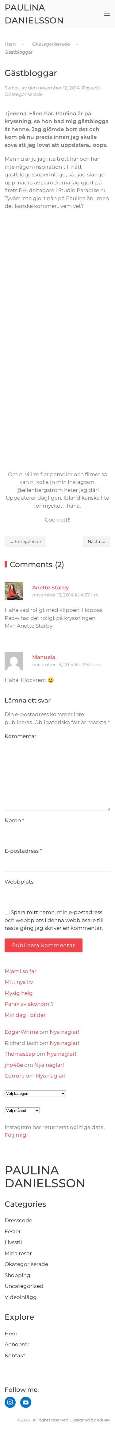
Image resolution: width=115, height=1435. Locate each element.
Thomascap (20, 1054)
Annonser (17, 1344)
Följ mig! (16, 1135)
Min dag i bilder (25, 1015)
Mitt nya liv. (19, 982)
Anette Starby (50, 587)
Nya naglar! (64, 1032)
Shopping (17, 1275)
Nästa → (96, 541)
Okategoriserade (24, 94)
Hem (11, 1333)
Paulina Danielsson (34, 14)
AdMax (103, 1419)
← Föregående (25, 541)
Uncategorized (24, 1286)
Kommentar (20, 736)
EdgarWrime (21, 1032)
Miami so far (20, 971)
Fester (13, 1231)
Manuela (43, 657)
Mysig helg (19, 993)
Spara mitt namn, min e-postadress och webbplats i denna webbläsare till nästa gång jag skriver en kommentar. (54, 920)
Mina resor (18, 1253)
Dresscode (18, 1220)
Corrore (15, 1076)
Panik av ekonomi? (29, 1004)
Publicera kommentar (43, 945)
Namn (14, 820)
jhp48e (14, 1065)
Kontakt (15, 1355)
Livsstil (13, 1242)
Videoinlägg (21, 1297)
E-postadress (23, 851)
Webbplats (19, 882)
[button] (107, 14)
